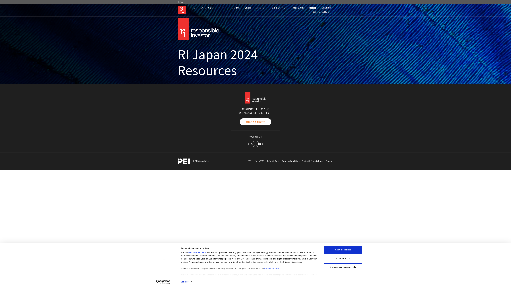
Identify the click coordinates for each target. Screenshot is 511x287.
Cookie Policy (274, 161)
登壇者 (248, 7)
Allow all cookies (343, 250)
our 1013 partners (197, 252)
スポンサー (261, 7)
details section (271, 268)
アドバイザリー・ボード (212, 7)
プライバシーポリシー (257, 161)
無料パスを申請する (321, 12)
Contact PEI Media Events (313, 161)
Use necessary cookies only (343, 267)
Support (329, 161)
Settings (185, 282)
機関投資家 (298, 7)
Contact (180, 2)
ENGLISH (326, 7)
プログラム (234, 7)
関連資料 (313, 7)
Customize (341, 258)
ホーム (193, 7)
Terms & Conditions (291, 161)
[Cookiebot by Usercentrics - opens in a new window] (163, 282)
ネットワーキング (279, 7)
